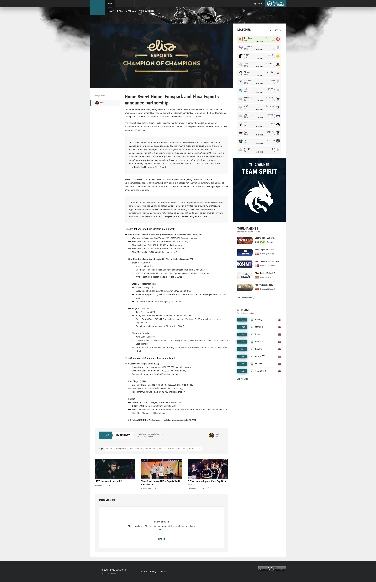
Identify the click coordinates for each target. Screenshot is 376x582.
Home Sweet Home (166, 448)
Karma (144, 572)
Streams (131, 11)
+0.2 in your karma (145, 436)
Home (111, 11)
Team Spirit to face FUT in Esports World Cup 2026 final (160, 483)
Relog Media (121, 448)
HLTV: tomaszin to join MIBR (108, 481)
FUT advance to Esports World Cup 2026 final (207, 483)
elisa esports (150, 448)
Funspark (181, 448)
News (110, 4)
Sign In (161, 539)
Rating (153, 572)
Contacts (163, 572)
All (271, 30)
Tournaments (147, 11)
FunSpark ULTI (194, 448)
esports (109, 448)
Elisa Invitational (136, 448)
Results (278, 30)
